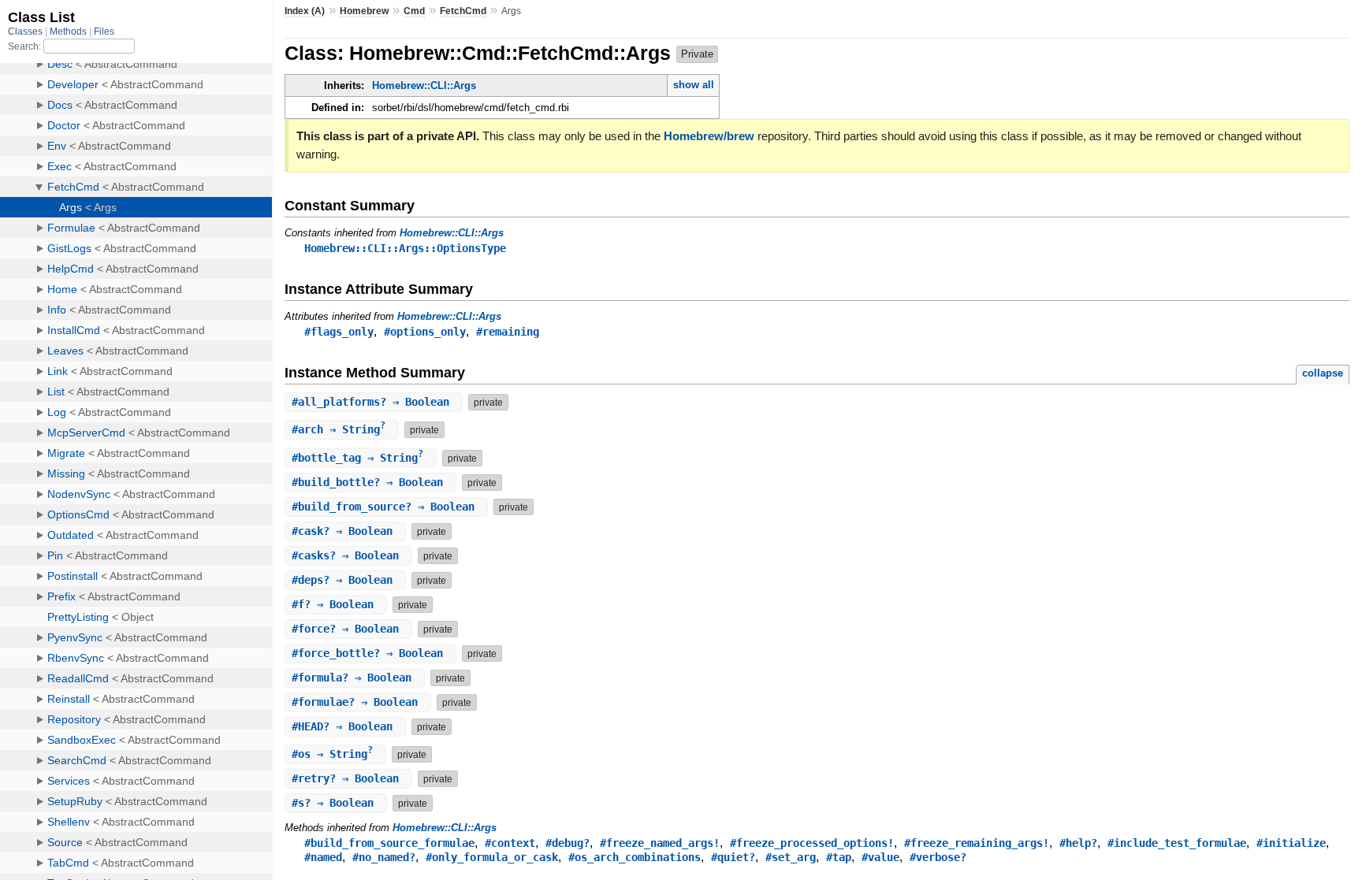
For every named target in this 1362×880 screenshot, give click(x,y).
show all (693, 85)
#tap (838, 857)
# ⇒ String (338, 429)
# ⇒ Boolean (374, 401)
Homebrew (364, 11)
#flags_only (339, 331)
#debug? (567, 843)
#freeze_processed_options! (812, 843)
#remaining (507, 331)
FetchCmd (463, 11)
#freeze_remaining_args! (976, 843)
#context (510, 843)
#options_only (425, 331)
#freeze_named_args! (660, 843)
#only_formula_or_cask (492, 857)
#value (880, 857)
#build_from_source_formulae (389, 843)
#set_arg (790, 857)
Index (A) (305, 11)
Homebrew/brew (709, 136)
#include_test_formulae (1176, 843)
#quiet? (733, 857)
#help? (1078, 843)
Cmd (414, 11)
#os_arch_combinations (634, 857)
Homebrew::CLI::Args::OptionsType (405, 248)
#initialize (1291, 843)
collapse (1322, 373)
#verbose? (938, 857)
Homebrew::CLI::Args (424, 85)
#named (323, 857)
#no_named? (383, 857)
